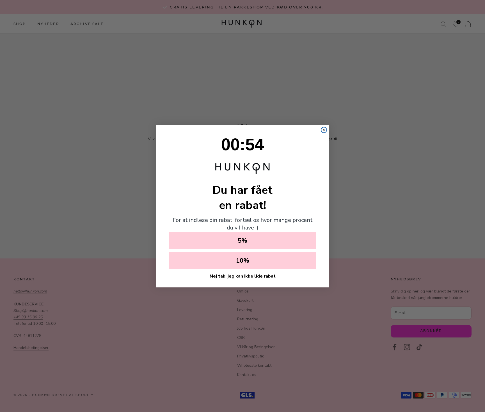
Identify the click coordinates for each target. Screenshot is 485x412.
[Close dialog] (324, 130)
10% (242, 260)
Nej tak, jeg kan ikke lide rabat (243, 276)
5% (242, 241)
